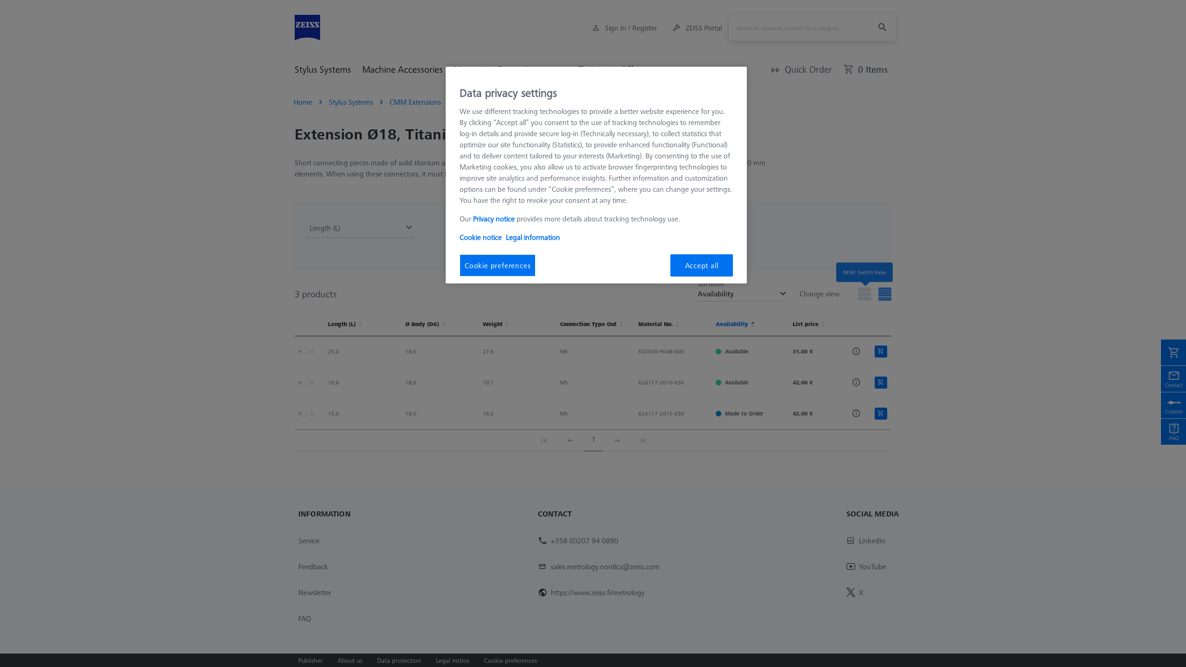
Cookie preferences (497, 265)
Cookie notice (481, 237)
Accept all (702, 265)
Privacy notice (494, 219)
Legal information (533, 237)
